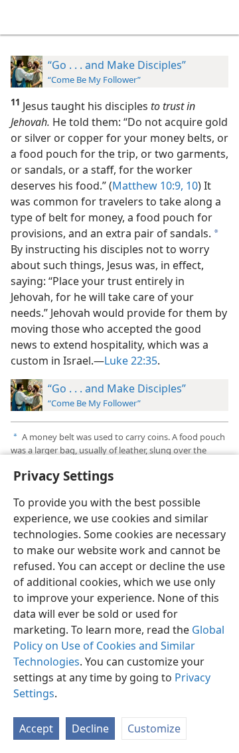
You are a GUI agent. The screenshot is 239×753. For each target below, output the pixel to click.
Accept (36, 728)
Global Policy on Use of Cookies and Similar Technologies (118, 645)
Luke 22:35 (130, 360)
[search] (222, 17)
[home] (20, 17)
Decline (90, 728)
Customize (154, 728)
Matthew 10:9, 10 (155, 185)
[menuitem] (20, 17)
